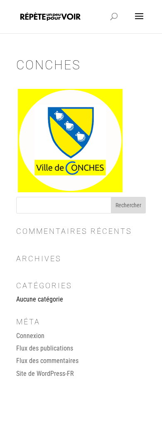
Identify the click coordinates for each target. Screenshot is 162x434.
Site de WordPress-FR (45, 374)
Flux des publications (44, 348)
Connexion (30, 336)
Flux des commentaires (47, 361)
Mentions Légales (125, 422)
